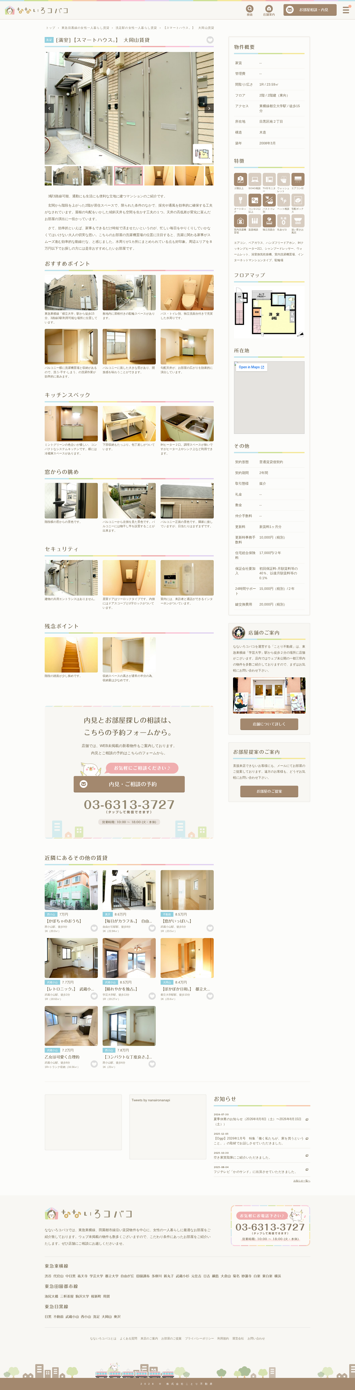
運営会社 (238, 1338)
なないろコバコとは (103, 1338)
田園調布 (143, 1276)
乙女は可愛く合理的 (62, 1057)
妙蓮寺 (246, 1276)
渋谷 (48, 1276)
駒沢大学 (82, 1296)
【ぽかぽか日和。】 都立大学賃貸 (190, 989)
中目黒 (70, 1276)
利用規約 (223, 1338)
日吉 (206, 1276)
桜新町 (96, 1296)
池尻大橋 (51, 1296)
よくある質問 (128, 1338)
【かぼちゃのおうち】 (64, 921)
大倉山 (226, 1276)
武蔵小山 (52, 982)
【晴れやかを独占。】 (121, 989)
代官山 (58, 1276)
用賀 (106, 1296)
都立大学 (112, 1276)
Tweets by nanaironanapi (151, 1100)
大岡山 (167, 982)
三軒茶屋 (67, 1296)
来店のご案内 (149, 1338)
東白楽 (267, 1276)
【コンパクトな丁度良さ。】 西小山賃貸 (137, 1057)
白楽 (257, 1276)
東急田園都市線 (61, 1286)
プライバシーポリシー (199, 1338)
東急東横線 (57, 1266)
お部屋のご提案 (269, 791)
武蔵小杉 (182, 1276)
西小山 (51, 914)
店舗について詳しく (269, 724)
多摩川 (157, 1276)
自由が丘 (127, 1276)
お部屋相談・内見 (313, 10)
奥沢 (107, 914)
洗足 (96, 1316)
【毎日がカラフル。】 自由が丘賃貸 (133, 921)
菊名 (236, 1276)
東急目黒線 (57, 1306)
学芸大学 (96, 1276)
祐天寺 (83, 1276)
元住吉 (196, 1276)
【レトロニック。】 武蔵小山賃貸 (74, 989)
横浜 (277, 1276)
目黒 (48, 1316)
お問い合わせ (256, 1338)
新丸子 (169, 1276)
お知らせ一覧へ (301, 1180)
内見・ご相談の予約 (133, 784)
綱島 (215, 1276)
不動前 (167, 914)
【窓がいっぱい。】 (178, 921)
